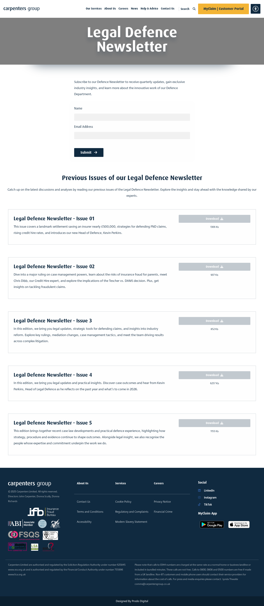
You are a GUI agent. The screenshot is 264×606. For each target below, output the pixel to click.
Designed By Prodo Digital (132, 601)
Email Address (83, 127)
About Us (110, 8)
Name (78, 108)
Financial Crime (163, 512)
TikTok (207, 504)
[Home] (22, 9)
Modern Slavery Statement (131, 522)
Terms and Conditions (90, 512)
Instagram (210, 497)
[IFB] (43, 512)
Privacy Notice (162, 502)
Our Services (94, 8)
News (134, 8)
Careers (123, 8)
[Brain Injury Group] (48, 547)
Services (120, 483)
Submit (86, 152)
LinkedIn (208, 490)
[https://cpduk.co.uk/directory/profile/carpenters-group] (55, 523)
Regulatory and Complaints (131, 512)
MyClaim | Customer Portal (223, 8)
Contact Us (167, 8)
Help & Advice (149, 8)
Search (185, 9)
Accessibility (84, 522)
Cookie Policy (123, 502)
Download (212, 219)
